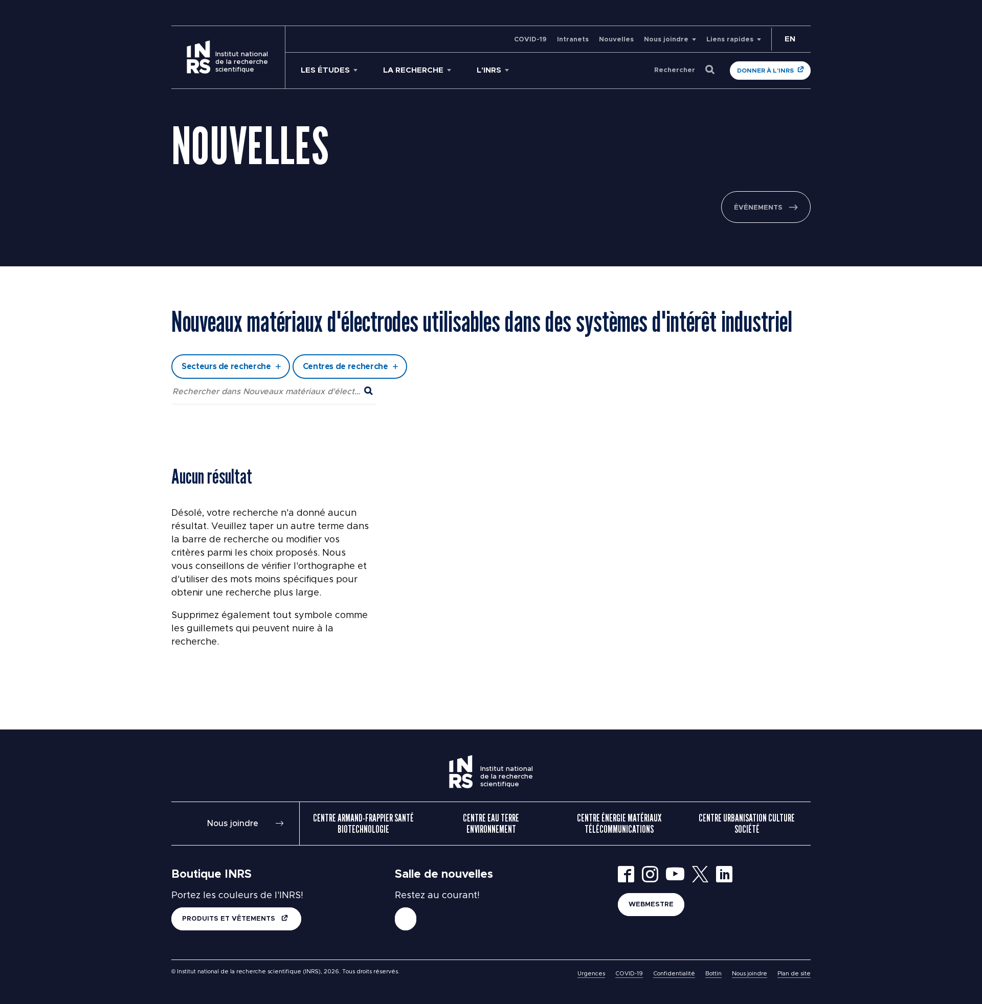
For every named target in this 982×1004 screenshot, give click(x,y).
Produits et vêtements (229, 919)
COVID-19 (530, 39)
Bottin (713, 973)
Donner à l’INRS (765, 70)
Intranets (573, 39)
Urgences (591, 973)
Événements (758, 207)
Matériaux (401, 288)
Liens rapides (729, 39)
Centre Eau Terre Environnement (491, 823)
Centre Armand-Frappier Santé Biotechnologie (363, 823)
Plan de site (794, 973)
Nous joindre (666, 39)
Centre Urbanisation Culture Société (747, 823)
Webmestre (651, 904)
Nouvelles (616, 39)
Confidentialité (674, 973)
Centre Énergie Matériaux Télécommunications (619, 823)
